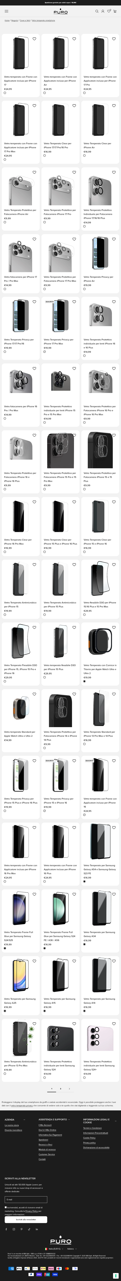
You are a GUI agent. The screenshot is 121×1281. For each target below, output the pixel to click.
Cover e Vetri (25, 20)
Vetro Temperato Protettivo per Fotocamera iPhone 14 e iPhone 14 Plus (60, 736)
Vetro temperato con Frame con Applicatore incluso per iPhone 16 (100, 802)
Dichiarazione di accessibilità (96, 1147)
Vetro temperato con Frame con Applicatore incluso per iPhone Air (60, 80)
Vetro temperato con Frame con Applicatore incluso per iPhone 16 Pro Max (20, 869)
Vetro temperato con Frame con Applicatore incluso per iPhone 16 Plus (60, 869)
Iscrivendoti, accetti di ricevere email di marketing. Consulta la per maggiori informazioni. (23, 1211)
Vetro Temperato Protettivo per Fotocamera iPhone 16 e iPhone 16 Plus (20, 477)
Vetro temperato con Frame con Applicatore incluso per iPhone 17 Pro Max (20, 147)
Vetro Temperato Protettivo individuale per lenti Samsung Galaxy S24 (59, 1065)
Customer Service (47, 1154)
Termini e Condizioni (92, 1128)
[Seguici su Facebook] (6, 1229)
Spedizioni (43, 1140)
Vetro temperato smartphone (43, 20)
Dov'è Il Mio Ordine (47, 1130)
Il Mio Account (45, 1125)
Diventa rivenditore (13, 1130)
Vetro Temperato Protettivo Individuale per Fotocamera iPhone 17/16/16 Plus (98, 214)
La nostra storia (12, 1125)
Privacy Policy (31, 1211)
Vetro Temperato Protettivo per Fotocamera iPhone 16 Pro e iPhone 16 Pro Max (100, 410)
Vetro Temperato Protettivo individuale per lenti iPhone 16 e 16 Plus (99, 343)
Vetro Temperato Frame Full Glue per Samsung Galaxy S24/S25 (18, 936)
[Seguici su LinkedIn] (36, 1229)
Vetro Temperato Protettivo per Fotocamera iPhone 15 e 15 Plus (100, 477)
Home (7, 20)
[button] (34, 38)
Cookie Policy (89, 1138)
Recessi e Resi (45, 1144)
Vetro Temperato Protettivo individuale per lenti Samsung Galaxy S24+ (99, 1065)
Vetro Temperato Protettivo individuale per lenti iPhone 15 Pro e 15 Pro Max (59, 410)
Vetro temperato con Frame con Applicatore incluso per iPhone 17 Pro (100, 80)
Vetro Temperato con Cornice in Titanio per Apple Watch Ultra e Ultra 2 (100, 669)
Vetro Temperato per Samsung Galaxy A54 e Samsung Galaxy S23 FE (100, 869)
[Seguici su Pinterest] (21, 1229)
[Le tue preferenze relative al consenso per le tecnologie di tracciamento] (116, 1276)
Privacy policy (89, 1142)
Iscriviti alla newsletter (26, 1219)
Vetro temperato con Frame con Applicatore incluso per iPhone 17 (20, 80)
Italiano (70, 1249)
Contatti (42, 1159)
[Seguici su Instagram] (13, 1229)
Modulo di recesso (47, 1149)
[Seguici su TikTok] (29, 1229)
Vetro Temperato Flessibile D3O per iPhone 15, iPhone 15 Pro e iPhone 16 (20, 669)
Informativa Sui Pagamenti (50, 1135)
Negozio (14, 20)
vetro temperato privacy (22, 1105)
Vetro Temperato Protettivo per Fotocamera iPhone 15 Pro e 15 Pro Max (60, 477)
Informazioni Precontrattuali (95, 1133)
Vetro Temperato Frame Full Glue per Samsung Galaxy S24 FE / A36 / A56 (59, 936)
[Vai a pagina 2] (69, 1088)
